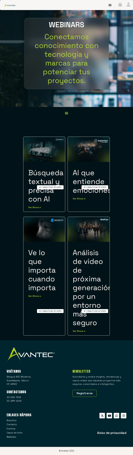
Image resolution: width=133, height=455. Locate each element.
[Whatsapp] (116, 415)
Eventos (11, 428)
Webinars (11, 436)
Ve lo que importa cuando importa (42, 270)
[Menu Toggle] (110, 5)
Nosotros (11, 420)
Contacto (12, 424)
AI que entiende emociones (92, 181)
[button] (66, 113)
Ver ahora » (34, 207)
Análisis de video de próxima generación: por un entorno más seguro (93, 287)
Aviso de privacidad (111, 433)
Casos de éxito (15, 432)
